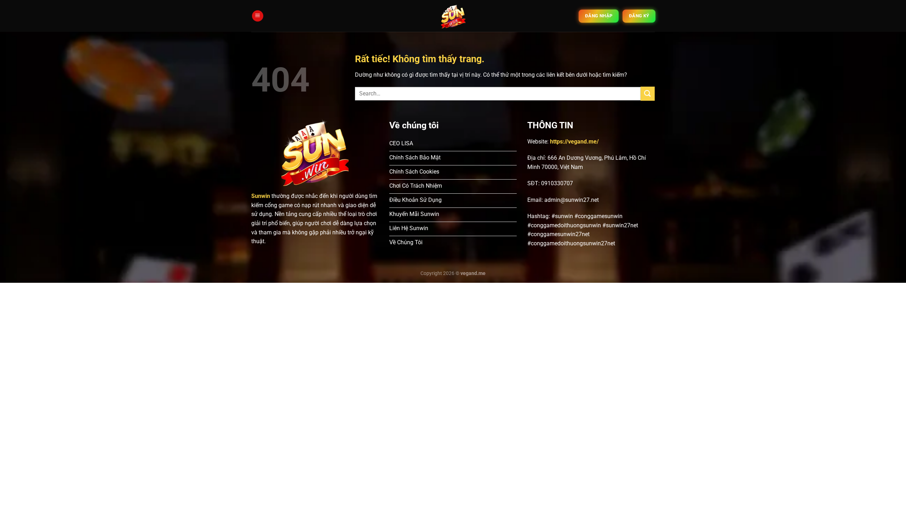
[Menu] (257, 16)
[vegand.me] (453, 16)
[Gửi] (648, 93)
